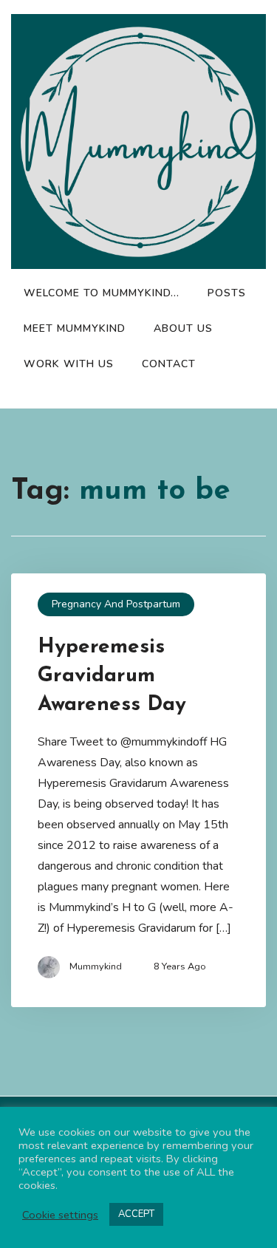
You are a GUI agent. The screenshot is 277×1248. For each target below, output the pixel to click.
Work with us (69, 364)
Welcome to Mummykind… (101, 293)
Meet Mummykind (75, 328)
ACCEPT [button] (136, 1214)
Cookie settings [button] (60, 1214)
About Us (183, 328)
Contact (169, 364)
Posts (227, 293)
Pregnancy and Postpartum (116, 604)
